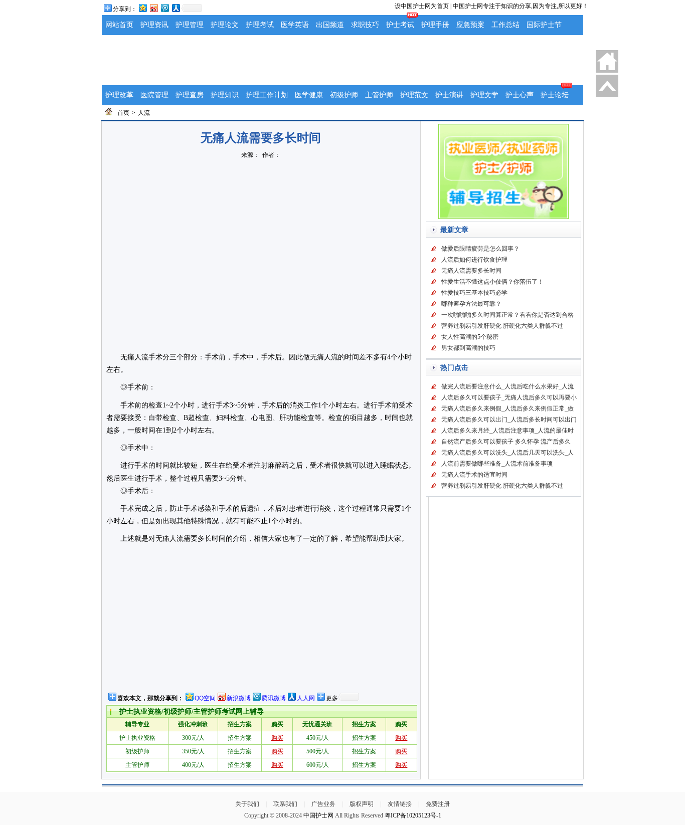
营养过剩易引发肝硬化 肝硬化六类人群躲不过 (502, 325)
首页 (123, 112)
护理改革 (119, 95)
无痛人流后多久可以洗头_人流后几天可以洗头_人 (507, 452)
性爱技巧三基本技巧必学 (474, 292)
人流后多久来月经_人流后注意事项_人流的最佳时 (507, 430)
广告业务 (323, 803)
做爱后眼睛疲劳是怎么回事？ (480, 248)
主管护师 (379, 95)
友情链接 (400, 803)
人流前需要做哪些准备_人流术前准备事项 (497, 463)
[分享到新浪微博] (153, 8)
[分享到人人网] (175, 8)
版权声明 (362, 803)
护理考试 (260, 25)
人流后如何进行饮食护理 (474, 259)
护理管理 (190, 25)
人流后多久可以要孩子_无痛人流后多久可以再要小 (509, 397)
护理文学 (484, 95)
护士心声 (519, 95)
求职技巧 (365, 25)
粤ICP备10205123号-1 (413, 815)
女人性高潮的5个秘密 (469, 336)
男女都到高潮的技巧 (468, 347)
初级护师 (344, 95)
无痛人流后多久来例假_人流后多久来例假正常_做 (507, 408)
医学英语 (295, 25)
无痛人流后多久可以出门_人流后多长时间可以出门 (509, 419)
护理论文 (225, 25)
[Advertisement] (342, 60)
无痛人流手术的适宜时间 (474, 474)
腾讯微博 (274, 698)
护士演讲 (449, 95)
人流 (144, 112)
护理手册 (435, 25)
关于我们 (247, 803)
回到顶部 (607, 86)
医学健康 (309, 95)
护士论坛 (555, 95)
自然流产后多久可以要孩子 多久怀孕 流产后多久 (506, 441)
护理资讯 (154, 25)
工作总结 (505, 25)
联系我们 (285, 803)
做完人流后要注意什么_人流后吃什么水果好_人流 (507, 386)
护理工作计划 (267, 95)
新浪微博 (239, 698)
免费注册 (438, 803)
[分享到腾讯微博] (164, 8)
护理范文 (414, 95)
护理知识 (225, 95)
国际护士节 (544, 25)
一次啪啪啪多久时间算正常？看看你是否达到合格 (507, 314)
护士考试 (400, 25)
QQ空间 (205, 698)
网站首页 (119, 25)
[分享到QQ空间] (142, 8)
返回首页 (607, 61)
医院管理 (154, 95)
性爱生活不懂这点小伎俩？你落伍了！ (492, 281)
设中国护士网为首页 (422, 6)
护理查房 (190, 95)
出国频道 (330, 25)
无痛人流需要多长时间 (471, 270)
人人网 (306, 698)
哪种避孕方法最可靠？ (471, 303)
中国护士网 (318, 815)
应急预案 (470, 25)
